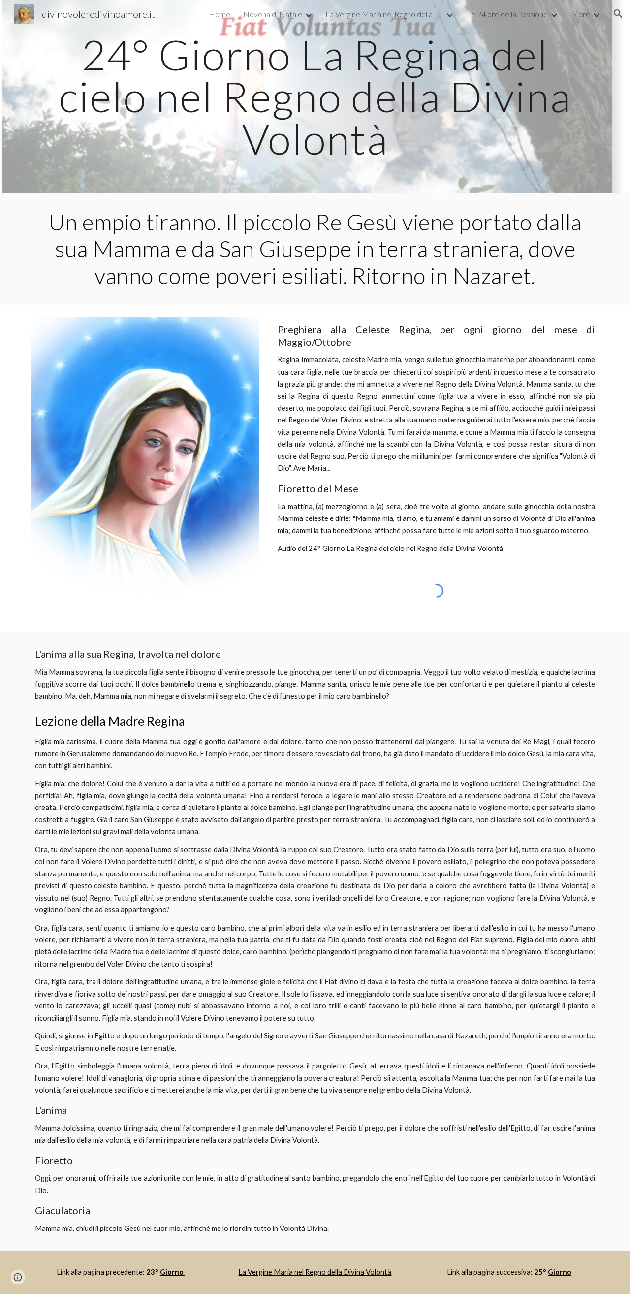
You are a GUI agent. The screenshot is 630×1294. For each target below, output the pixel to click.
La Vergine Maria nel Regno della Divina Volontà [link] (384, 14)
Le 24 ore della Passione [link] (507, 14)
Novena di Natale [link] (272, 14)
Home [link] (219, 14)
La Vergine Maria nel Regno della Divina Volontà (314, 1272)
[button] (618, 14)
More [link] (580, 14)
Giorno (172, 1272)
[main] (315, 96)
